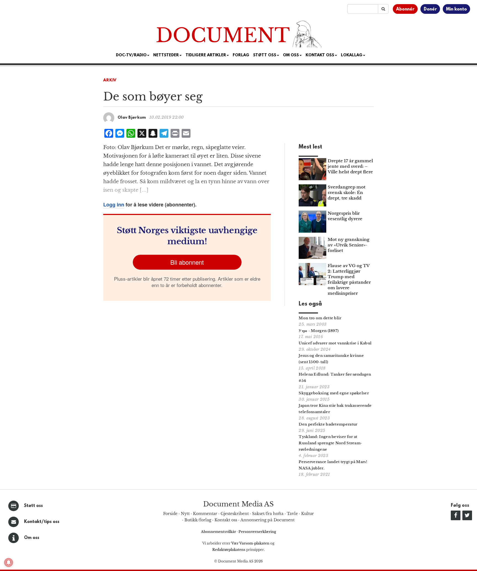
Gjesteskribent (235, 513)
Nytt (185, 513)
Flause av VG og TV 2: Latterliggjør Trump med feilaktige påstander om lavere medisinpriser (349, 279)
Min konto (456, 9)
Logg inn (113, 204)
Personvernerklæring (257, 532)
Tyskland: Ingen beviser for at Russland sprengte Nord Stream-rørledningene (330, 443)
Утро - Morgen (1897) (318, 330)
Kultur (307, 513)
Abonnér (405, 9)
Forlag (241, 55)
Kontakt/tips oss (41, 521)
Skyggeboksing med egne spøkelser (334, 393)
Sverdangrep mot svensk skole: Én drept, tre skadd (346, 192)
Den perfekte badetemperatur (328, 424)
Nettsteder (166, 55)
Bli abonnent (187, 262)
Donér (430, 9)
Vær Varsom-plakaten (250, 543)
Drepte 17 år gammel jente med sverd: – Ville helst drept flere (350, 166)
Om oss (31, 537)
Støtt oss (33, 505)
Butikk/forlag (197, 519)
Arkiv (109, 80)
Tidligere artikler (206, 55)
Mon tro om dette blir (320, 318)
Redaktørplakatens (228, 550)
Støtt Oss (264, 55)
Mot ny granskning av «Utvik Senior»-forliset (348, 245)
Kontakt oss (320, 55)
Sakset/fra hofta (267, 513)
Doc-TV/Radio (131, 55)
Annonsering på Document (267, 519)
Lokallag (351, 55)
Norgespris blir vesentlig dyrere (345, 216)
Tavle (292, 513)
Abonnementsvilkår (219, 532)
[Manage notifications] (8, 562)
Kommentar (205, 513)
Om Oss (291, 55)
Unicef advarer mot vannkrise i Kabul (335, 343)
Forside (170, 513)
